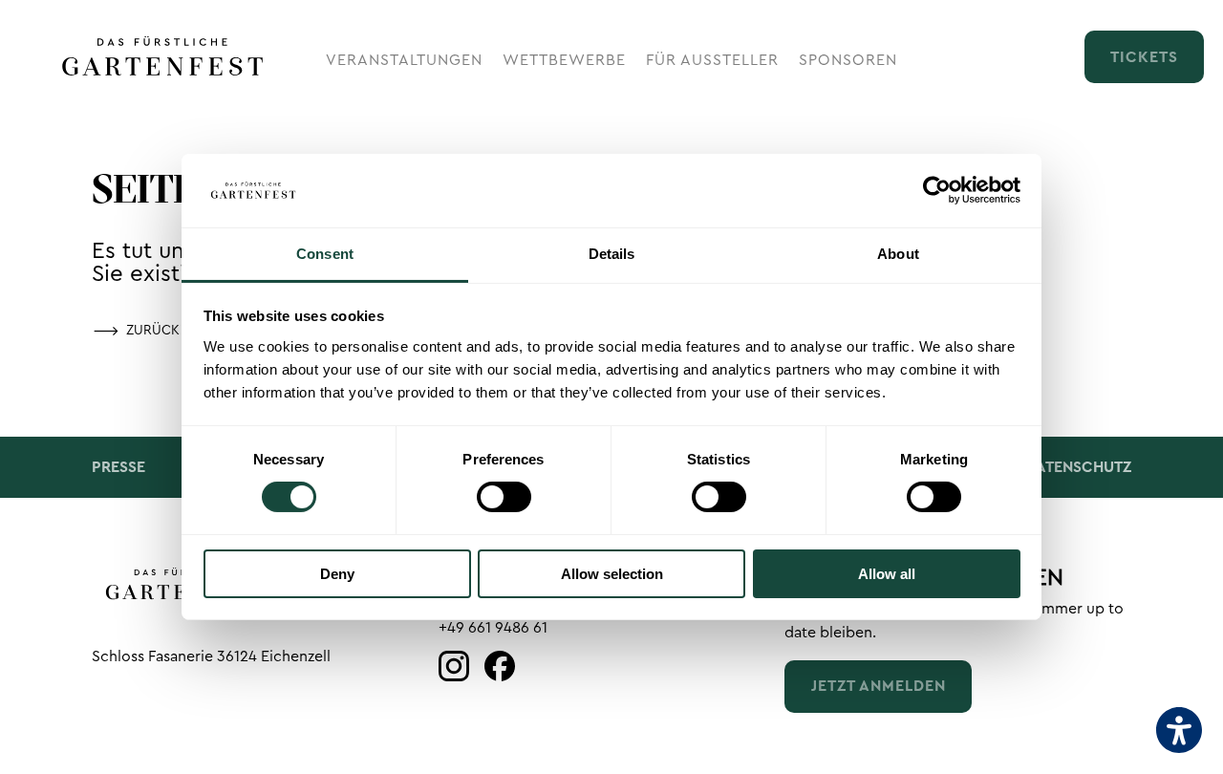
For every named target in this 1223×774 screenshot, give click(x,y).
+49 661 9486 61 (493, 627)
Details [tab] (612, 254)
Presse (118, 467)
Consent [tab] (325, 254)
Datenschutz (1078, 467)
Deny (337, 574)
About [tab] (898, 254)
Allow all (886, 574)
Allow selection (612, 574)
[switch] (504, 497)
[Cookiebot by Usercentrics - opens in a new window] (936, 190)
